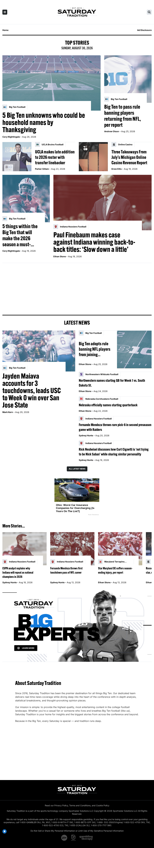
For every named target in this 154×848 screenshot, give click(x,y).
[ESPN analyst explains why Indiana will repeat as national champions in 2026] (24, 548)
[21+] (64, 838)
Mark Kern (7, 412)
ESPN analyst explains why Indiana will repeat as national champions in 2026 (17, 572)
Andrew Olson (111, 131)
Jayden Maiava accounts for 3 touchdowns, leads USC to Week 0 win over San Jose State (31, 390)
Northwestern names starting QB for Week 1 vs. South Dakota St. (112, 382)
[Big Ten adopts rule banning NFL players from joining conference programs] (134, 349)
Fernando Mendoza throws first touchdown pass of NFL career (66, 570)
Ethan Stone (59, 256)
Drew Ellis (116, 169)
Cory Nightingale (11, 136)
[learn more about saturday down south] (77, 625)
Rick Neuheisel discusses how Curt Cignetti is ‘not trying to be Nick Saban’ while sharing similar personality (114, 451)
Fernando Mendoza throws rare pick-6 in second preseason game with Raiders (115, 427)
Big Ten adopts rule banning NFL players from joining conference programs (95, 349)
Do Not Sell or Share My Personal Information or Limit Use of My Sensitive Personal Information (77, 830)
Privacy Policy (61, 805)
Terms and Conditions (80, 805)
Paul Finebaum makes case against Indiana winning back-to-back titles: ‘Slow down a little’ (94, 242)
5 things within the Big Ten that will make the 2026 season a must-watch (20, 235)
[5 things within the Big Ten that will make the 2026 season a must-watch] (26, 198)
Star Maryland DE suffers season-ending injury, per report (115, 570)
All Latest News (77, 469)
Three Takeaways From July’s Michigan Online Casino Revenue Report (129, 157)
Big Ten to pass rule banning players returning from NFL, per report (122, 116)
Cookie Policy (102, 805)
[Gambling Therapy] (86, 837)
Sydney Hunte (86, 435)
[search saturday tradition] (149, 12)
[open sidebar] (4, 12)
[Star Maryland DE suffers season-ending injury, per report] (120, 548)
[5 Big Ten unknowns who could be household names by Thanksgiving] (51, 83)
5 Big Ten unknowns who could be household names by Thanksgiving (43, 122)
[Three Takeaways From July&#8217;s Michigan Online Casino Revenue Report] (93, 156)
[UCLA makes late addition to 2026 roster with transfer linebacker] (16, 156)
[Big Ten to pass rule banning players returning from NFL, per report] (128, 79)
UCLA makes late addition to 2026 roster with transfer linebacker (55, 157)
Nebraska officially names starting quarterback (108, 405)
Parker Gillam (42, 169)
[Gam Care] (73, 838)
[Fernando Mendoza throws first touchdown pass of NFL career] (72, 548)
